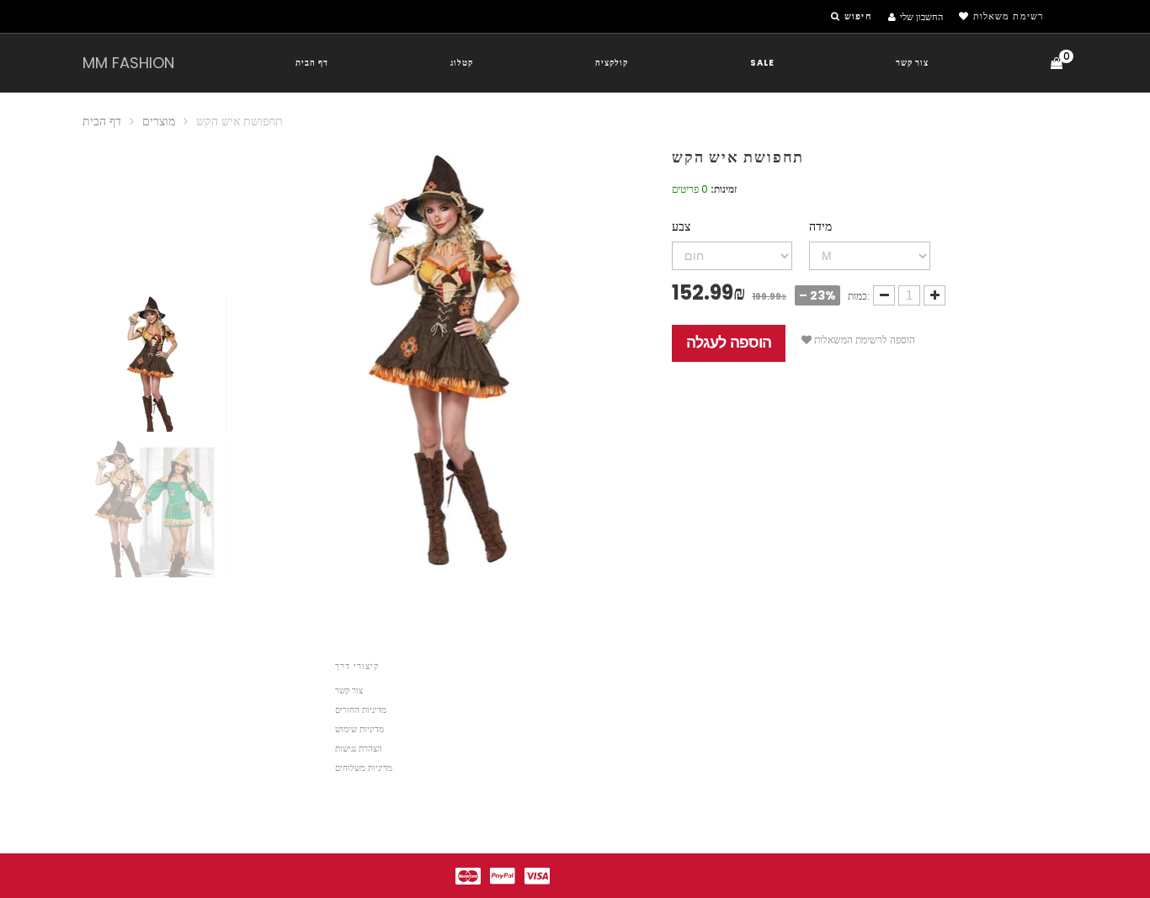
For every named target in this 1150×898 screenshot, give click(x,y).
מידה (820, 226)
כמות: (859, 296)
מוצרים (158, 121)
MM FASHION (128, 63)
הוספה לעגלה (728, 342)
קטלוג (461, 62)
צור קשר (912, 62)
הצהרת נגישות (358, 748)
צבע (681, 226)
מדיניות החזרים (360, 710)
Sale (762, 62)
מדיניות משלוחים (363, 768)
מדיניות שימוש (359, 729)
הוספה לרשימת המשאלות (863, 339)
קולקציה (611, 62)
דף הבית (311, 62)
